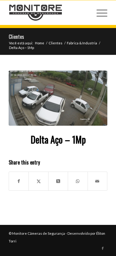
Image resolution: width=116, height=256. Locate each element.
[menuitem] (98, 12)
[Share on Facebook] (18, 181)
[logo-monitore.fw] (48, 12)
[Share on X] (38, 181)
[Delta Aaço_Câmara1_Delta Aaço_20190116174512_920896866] (58, 98)
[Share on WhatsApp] (77, 181)
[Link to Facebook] (102, 248)
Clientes (16, 36)
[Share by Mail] (97, 181)
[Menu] (98, 12)
